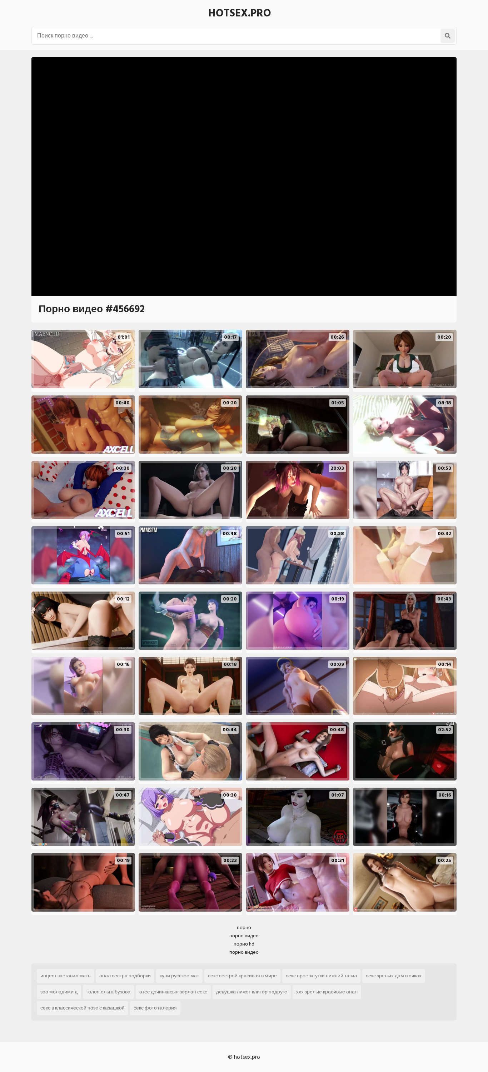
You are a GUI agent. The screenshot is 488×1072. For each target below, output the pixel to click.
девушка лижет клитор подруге (251, 992)
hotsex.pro (239, 13)
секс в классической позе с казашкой (82, 1008)
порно (244, 927)
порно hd (244, 944)
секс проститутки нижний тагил (321, 976)
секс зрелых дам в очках (394, 976)
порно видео (244, 936)
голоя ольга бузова (108, 992)
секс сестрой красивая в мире (242, 976)
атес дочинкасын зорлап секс (173, 992)
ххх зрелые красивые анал (327, 992)
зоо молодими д (59, 992)
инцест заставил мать (65, 976)
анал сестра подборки (125, 976)
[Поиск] (447, 36)
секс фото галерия (155, 1008)
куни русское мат (179, 976)
